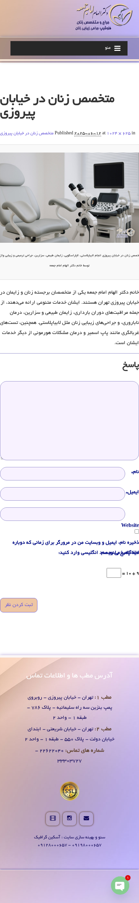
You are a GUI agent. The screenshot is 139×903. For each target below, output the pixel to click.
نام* (135, 472)
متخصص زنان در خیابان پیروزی (27, 133)
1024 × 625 (119, 133)
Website (130, 526)
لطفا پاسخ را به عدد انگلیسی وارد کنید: (98, 553)
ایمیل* (132, 492)
